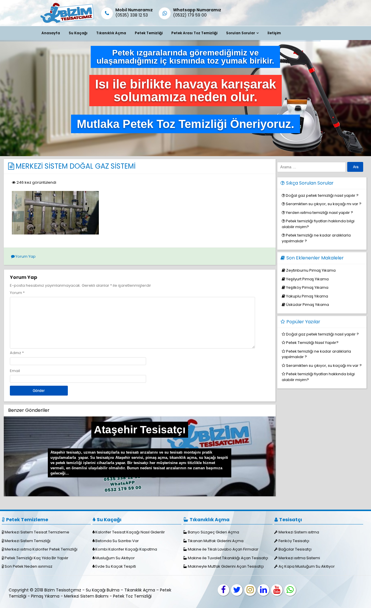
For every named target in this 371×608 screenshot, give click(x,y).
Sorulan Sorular (240, 32)
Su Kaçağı (78, 32)
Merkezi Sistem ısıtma (299, 532)
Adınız (15, 353)
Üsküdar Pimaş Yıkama (307, 304)
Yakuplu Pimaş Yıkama (307, 296)
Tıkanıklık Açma (111, 32)
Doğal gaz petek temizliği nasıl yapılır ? (322, 195)
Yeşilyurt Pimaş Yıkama (307, 279)
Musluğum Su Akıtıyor (115, 558)
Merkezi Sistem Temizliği (27, 541)
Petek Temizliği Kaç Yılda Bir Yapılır (36, 558)
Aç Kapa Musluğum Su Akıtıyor (307, 566)
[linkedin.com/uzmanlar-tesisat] (263, 590)
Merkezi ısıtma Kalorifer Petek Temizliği (41, 549)
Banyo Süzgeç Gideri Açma (213, 532)
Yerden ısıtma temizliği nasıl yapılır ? (319, 212)
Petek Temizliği (149, 32)
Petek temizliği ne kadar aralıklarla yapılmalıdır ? (316, 354)
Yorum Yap (25, 256)
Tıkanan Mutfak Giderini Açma (215, 541)
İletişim (274, 32)
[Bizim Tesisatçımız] (67, 23)
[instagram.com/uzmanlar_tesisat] (250, 590)
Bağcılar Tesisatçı (295, 549)
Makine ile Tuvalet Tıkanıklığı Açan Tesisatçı (228, 558)
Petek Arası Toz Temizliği (194, 32)
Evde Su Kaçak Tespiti (115, 566)
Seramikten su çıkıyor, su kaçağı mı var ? (323, 204)
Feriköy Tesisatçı (294, 541)
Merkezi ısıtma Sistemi (299, 558)
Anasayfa (50, 32)
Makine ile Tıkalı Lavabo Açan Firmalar (223, 549)
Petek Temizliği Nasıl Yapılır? (312, 342)
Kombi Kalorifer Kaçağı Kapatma (126, 549)
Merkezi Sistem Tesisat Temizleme (37, 532)
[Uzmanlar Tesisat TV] (277, 590)
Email (15, 371)
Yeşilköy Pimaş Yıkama (307, 287)
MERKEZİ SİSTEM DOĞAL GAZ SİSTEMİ (76, 166)
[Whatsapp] (290, 590)
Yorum (17, 292)
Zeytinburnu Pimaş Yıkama (311, 270)
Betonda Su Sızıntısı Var (117, 541)
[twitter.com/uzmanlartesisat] (237, 590)
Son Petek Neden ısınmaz (28, 566)
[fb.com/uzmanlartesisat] (223, 590)
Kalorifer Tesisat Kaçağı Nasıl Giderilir (130, 532)
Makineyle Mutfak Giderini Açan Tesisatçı (226, 566)
